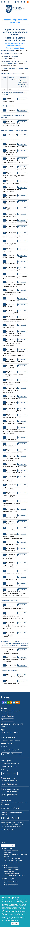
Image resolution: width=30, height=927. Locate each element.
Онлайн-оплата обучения (11, 873)
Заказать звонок (16, 754)
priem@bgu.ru (5, 746)
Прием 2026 (5, 754)
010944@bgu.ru (5, 770)
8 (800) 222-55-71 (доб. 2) (10, 818)
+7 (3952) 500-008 (7, 716)
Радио (8, 773)
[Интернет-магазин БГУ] (18, 2)
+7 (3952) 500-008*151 (9, 784)
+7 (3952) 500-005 (7, 743)
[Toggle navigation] (28, 2)
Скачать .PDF (23, 99)
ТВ (3, 773)
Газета (15, 773)
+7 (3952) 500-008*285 (9, 795)
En (2, 2)
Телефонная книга (7, 720)
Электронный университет (11, 869)
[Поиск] (21, 2)
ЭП (4, 99)
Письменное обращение (11, 883)
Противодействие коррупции (12, 858)
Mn (5, 2)
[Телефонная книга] (24, 2)
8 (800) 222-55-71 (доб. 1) (10, 808)
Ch (9, 2)
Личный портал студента (11, 867)
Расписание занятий (10, 871)
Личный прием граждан (11, 884)
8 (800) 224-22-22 (7, 830)
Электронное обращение (11, 881)
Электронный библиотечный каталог (14, 875)
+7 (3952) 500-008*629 (9, 766)
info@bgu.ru (4, 726)
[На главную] (15, 2)
